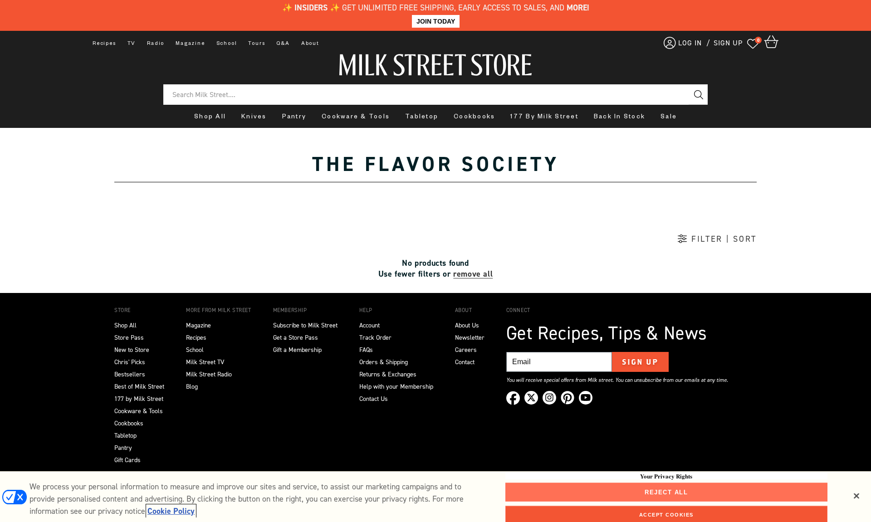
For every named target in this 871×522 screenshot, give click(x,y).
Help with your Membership (396, 386)
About (310, 44)
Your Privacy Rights (666, 475)
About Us (467, 325)
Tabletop (421, 117)
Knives (254, 117)
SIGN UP (728, 43)
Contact (465, 362)
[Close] (856, 496)
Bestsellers (129, 374)
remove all (473, 274)
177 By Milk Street (544, 117)
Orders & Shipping (383, 362)
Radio (155, 44)
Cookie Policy (171, 511)
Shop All (210, 117)
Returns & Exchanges (387, 374)
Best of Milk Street (139, 386)
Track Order (375, 337)
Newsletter (469, 337)
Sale (669, 117)
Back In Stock (619, 117)
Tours (256, 44)
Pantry (294, 117)
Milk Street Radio (209, 374)
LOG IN (690, 43)
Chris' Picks (129, 362)
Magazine (190, 44)
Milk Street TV (205, 362)
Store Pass (129, 337)
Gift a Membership (297, 350)
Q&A (282, 44)
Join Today (435, 21)
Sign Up (640, 361)
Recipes (104, 44)
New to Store (131, 350)
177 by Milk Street (138, 399)
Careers (466, 350)
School (226, 44)
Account (369, 325)
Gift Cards (127, 460)
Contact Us (373, 399)
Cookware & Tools (356, 117)
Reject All (666, 491)
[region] (435, 496)
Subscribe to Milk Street (305, 325)
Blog (192, 386)
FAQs (366, 350)
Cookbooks (474, 117)
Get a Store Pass (295, 337)
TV (131, 44)
